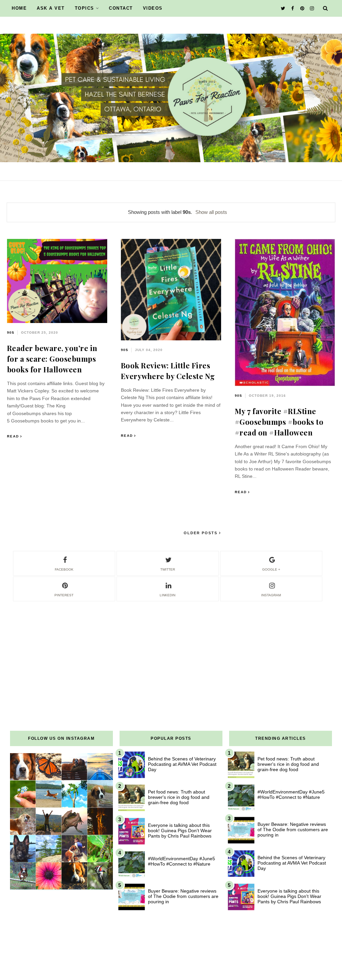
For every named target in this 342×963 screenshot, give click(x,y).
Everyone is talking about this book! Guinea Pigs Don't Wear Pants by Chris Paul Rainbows (180, 831)
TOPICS (84, 8)
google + (271, 569)
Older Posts (201, 533)
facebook (64, 569)
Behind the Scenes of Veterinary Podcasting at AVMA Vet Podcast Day (182, 764)
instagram (271, 595)
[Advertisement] (171, 649)
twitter (167, 569)
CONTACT (121, 8)
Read (13, 436)
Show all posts (211, 212)
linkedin (167, 595)
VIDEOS (153, 8)
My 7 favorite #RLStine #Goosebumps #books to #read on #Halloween (279, 421)
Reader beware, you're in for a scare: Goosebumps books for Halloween (52, 358)
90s (10, 332)
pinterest (63, 595)
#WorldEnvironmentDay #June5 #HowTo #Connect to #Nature (181, 861)
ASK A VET (51, 8)
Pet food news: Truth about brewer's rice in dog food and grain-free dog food (178, 797)
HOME (19, 8)
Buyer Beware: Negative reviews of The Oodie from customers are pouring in (183, 896)
